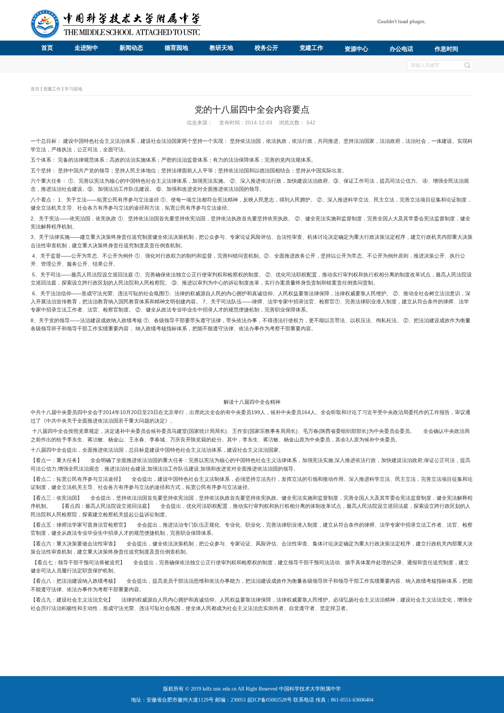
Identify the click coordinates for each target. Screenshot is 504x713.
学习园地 (73, 89)
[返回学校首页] (118, 36)
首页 (35, 89)
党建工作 (52, 89)
